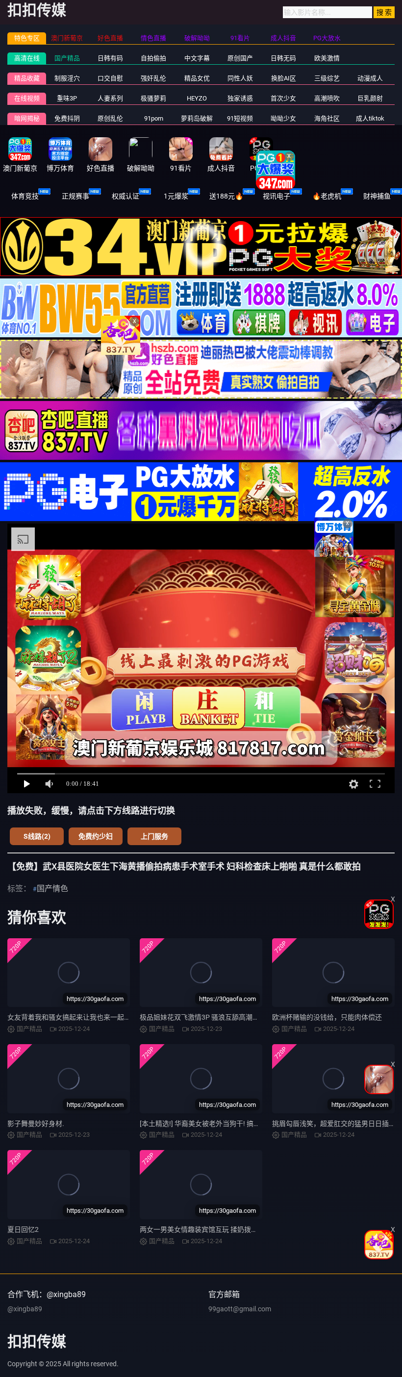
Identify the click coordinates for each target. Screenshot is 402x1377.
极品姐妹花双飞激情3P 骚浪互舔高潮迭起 (203, 1017)
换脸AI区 (283, 78)
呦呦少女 (283, 118)
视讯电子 (276, 196)
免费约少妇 (95, 836)
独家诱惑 (240, 98)
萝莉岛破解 (197, 118)
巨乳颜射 (370, 98)
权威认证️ (125, 196)
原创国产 (240, 58)
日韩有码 (110, 58)
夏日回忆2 (23, 1229)
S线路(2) (37, 836)
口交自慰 (110, 78)
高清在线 (27, 58)
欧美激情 (327, 58)
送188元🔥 (226, 196)
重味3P (67, 98)
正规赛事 (75, 196)
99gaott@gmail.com (239, 1309)
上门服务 (154, 836)
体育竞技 (25, 196)
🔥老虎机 (326, 196)
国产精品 (67, 58)
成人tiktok (370, 118)
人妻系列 (110, 98)
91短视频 (240, 118)
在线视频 (27, 98)
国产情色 (52, 888)
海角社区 (327, 118)
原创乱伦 (110, 118)
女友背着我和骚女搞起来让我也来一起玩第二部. (80, 1017)
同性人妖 (240, 78)
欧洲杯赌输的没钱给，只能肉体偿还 (327, 1017)
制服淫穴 (67, 78)
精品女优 (197, 78)
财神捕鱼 (377, 196)
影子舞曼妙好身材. (35, 1123)
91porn (153, 118)
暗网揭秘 (27, 118)
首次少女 (283, 98)
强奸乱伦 (153, 78)
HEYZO (197, 98)
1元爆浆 (176, 196)
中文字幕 (197, 58)
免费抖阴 (67, 118)
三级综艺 (327, 78)
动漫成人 (370, 78)
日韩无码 (283, 58)
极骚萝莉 (153, 98)
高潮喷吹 (327, 98)
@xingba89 (24, 1309)
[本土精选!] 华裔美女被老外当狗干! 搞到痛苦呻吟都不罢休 (227, 1123)
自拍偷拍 (153, 58)
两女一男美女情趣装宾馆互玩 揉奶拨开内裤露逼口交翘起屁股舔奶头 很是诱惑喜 (261, 1229)
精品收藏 (27, 78)
